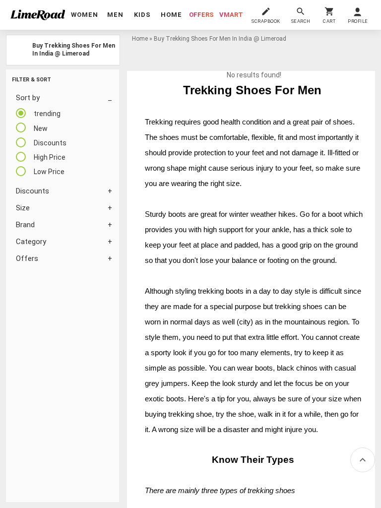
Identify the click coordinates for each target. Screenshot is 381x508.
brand (25, 224)
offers (201, 14)
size (23, 207)
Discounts (32, 191)
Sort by (28, 97)
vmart (231, 14)
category (31, 241)
